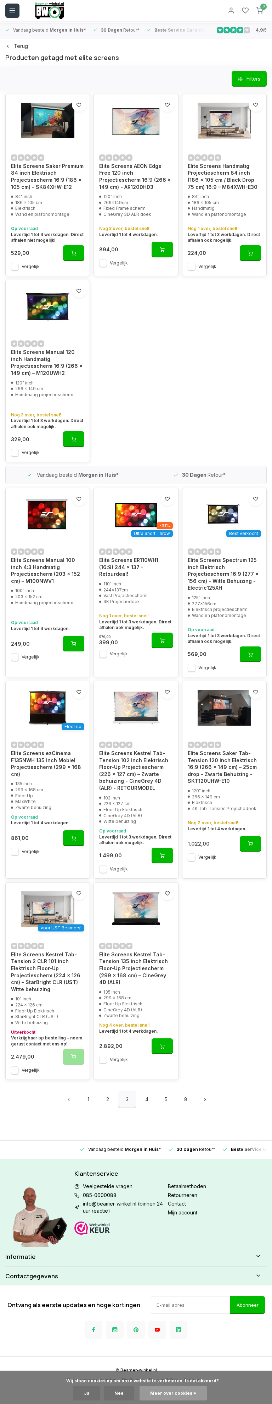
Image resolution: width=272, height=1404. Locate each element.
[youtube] (157, 1330)
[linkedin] (178, 1330)
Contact (177, 1204)
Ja (87, 1393)
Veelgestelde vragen (107, 1186)
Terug (21, 46)
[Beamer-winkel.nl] (49, 10)
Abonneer (248, 1305)
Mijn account (182, 1212)
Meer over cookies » (173, 1393)
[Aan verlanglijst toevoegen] (79, 105)
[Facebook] (93, 1330)
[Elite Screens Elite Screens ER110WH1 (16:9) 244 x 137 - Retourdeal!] (136, 514)
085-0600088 (100, 1195)
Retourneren (182, 1195)
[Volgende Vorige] (205, 1099)
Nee (119, 1393)
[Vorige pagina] (69, 1099)
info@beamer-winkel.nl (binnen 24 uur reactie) (123, 1207)
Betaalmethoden (187, 1186)
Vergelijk (31, 266)
